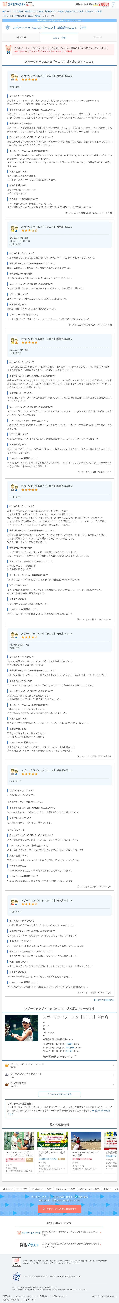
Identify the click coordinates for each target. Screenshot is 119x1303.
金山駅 (69, 1051)
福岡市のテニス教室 (54, 11)
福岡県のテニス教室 (34, 11)
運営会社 (7, 1296)
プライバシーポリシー (25, 1296)
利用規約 (44, 1296)
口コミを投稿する (105, 1000)
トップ (8, 11)
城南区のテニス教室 (74, 11)
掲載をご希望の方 (11, 1299)
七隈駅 (69, 1044)
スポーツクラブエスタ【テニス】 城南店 (22, 15)
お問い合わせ (58, 1296)
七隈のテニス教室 (93, 11)
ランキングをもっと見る (60, 1094)
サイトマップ (29, 1299)
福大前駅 (70, 1047)
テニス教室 (18, 11)
